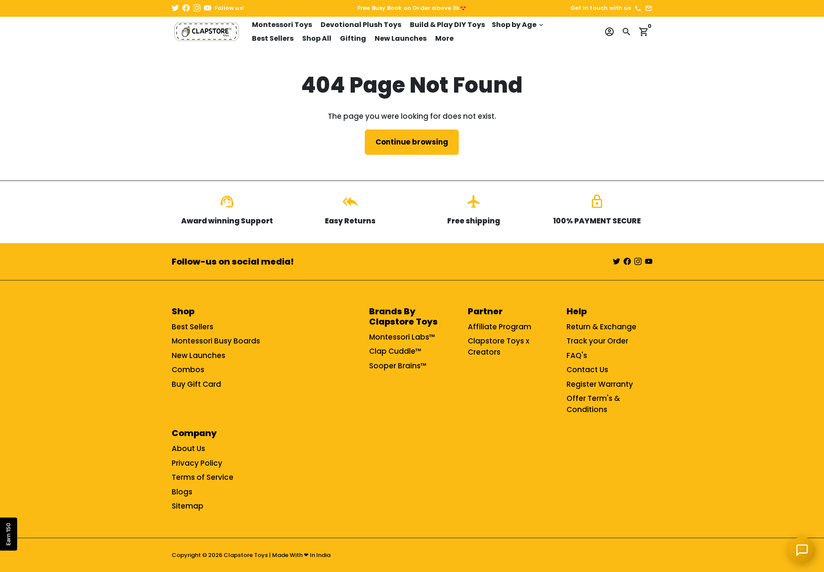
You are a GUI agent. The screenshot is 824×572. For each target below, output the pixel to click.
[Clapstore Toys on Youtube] (207, 8)
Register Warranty (599, 384)
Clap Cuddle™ (395, 351)
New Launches (401, 38)
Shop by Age (518, 25)
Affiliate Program (499, 327)
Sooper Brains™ (398, 366)
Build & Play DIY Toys (447, 25)
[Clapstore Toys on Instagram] (196, 8)
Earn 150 (8, 534)
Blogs (182, 492)
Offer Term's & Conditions (593, 404)
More (444, 38)
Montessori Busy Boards (216, 341)
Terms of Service (202, 477)
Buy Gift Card (196, 384)
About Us (188, 448)
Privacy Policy (197, 463)
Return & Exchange (601, 327)
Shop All (316, 38)
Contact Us (587, 369)
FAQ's (576, 355)
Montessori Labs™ (402, 337)
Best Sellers (273, 38)
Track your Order (597, 341)
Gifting (353, 38)
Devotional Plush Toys (361, 25)
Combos (188, 369)
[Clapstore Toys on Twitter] (175, 8)
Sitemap (187, 506)
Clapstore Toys (246, 555)
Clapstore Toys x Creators (498, 346)
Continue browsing (412, 142)
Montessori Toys (282, 25)
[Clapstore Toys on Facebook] (186, 8)
